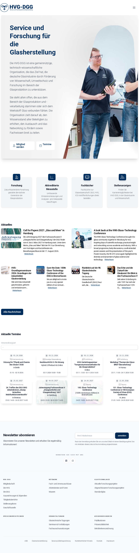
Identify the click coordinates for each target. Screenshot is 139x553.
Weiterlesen (28, 254)
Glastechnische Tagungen (59, 520)
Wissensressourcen (103, 516)
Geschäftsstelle (9, 508)
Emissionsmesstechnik (13, 516)
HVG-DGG (6, 479)
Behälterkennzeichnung (103, 528)
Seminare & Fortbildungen (59, 524)
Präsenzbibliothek (101, 524)
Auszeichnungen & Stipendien (15, 496)
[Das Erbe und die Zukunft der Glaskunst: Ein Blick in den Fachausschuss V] (111, 270)
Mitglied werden (20, 145)
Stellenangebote (9, 504)
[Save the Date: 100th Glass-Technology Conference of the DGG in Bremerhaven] (40, 270)
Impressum (110, 541)
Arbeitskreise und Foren (58, 488)
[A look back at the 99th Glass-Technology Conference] (82, 238)
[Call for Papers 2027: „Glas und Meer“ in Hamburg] (11, 238)
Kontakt (99, 541)
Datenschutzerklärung (39, 541)
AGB (26, 541)
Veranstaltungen (56, 516)
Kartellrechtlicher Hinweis (83, 541)
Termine (47, 144)
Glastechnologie (102, 479)
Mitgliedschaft (9, 484)
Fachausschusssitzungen (59, 528)
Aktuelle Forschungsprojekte (105, 484)
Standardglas (99, 492)
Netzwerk (53, 479)
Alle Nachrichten (12, 311)
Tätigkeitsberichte (10, 500)
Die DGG (6, 492)
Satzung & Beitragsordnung (61, 541)
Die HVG (6, 488)
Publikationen (99, 520)
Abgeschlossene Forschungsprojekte (109, 488)
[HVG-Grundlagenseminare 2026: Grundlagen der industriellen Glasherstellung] (5, 270)
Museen (52, 492)
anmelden (122, 436)
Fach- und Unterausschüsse (60, 484)
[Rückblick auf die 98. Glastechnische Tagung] (76, 270)
